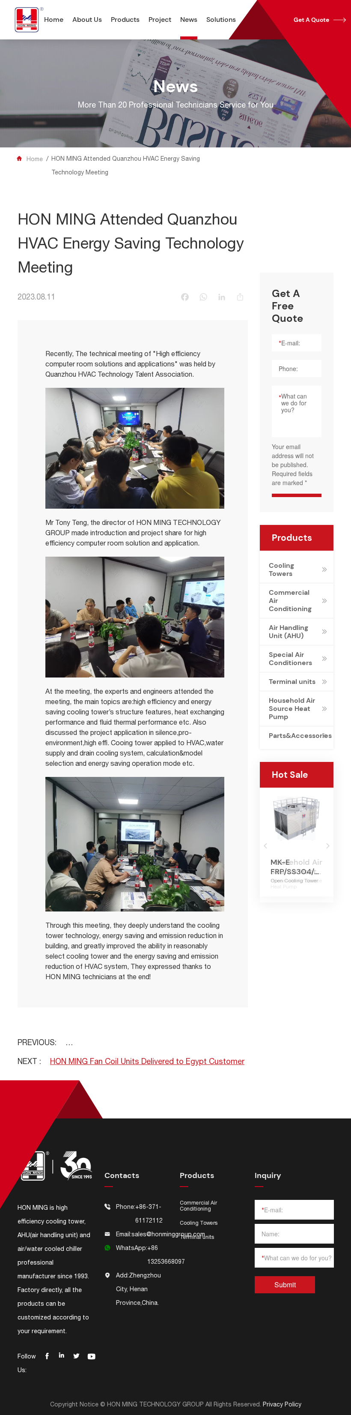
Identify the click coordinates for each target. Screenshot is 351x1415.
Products (125, 19)
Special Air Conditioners (290, 658)
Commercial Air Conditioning (290, 600)
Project (160, 19)
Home (53, 19)
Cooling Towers (281, 569)
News (188, 19)
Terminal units (292, 681)
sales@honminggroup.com (168, 1234)
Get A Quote (320, 20)
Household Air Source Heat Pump (292, 708)
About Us (87, 19)
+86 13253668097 (166, 1254)
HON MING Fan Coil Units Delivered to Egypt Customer (147, 1061)
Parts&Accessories (294, 735)
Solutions (221, 19)
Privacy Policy (282, 1404)
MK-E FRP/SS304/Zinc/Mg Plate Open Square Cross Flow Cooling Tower (297, 866)
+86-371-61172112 (149, 1213)
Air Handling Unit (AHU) (288, 631)
